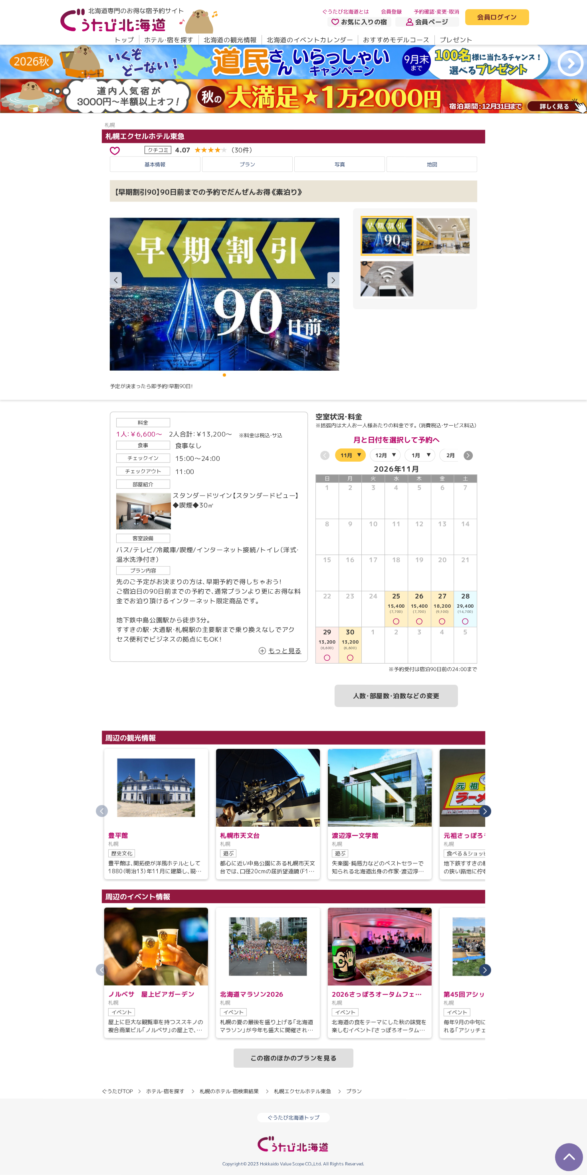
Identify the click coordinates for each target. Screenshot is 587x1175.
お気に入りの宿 (364, 22)
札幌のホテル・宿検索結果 (229, 1091)
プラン (247, 164)
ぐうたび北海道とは (345, 11)
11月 (346, 455)
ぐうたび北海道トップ (293, 1117)
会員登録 (391, 11)
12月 (381, 455)
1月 (416, 455)
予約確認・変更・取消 (436, 11)
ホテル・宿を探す (169, 40)
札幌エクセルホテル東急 (144, 136)
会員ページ (431, 22)
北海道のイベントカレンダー (310, 40)
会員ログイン (497, 17)
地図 (432, 164)
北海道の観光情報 (230, 40)
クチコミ (158, 149)
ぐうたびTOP (117, 1091)
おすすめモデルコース (396, 40)
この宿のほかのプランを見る (293, 1058)
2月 (450, 455)
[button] (333, 280)
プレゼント (456, 40)
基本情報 (155, 164)
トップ (124, 40)
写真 (340, 164)
